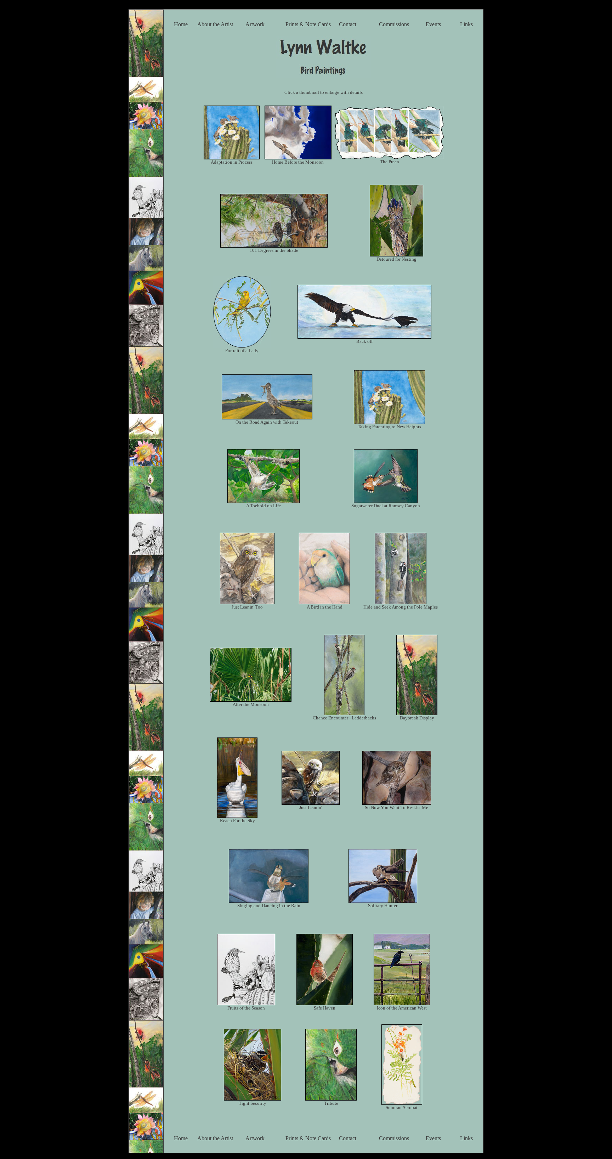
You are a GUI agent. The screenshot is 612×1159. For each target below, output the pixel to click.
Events (433, 24)
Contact (347, 24)
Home (181, 24)
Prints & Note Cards (308, 24)
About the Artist (215, 24)
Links (466, 24)
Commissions (394, 24)
